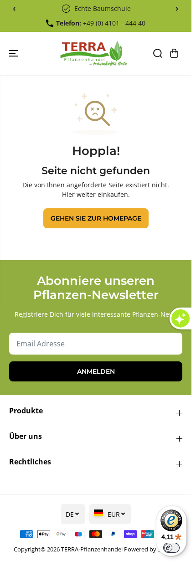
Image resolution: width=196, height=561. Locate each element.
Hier (68, 194)
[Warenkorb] (174, 53)
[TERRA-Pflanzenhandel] (93, 53)
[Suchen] (158, 53)
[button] (14, 53)
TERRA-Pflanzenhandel (92, 549)
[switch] (171, 548)
